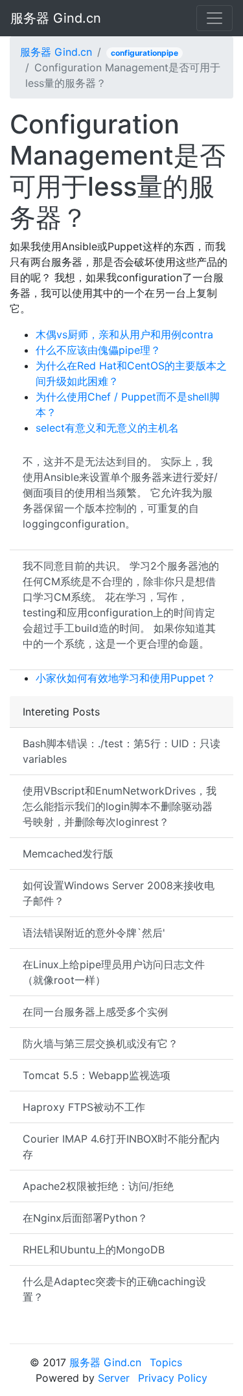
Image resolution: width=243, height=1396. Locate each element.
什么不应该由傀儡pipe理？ (98, 349)
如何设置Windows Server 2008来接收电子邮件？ (118, 893)
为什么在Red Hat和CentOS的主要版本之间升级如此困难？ (131, 373)
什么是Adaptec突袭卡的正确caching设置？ (114, 1289)
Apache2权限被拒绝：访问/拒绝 (98, 1186)
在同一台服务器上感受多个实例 (95, 1011)
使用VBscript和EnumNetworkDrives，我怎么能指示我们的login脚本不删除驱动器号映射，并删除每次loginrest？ (119, 806)
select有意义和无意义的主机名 (107, 427)
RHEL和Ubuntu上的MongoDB (94, 1249)
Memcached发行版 (68, 853)
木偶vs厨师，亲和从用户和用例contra (124, 334)
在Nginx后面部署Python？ (85, 1217)
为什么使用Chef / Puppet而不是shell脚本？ (128, 404)
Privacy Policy (172, 1377)
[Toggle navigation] (214, 18)
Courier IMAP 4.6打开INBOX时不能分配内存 (121, 1146)
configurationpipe (144, 53)
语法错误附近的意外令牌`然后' (94, 932)
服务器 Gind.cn (55, 18)
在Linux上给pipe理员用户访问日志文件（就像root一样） (114, 972)
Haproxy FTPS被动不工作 (84, 1106)
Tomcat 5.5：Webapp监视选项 (96, 1075)
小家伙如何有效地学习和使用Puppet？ (126, 677)
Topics (166, 1362)
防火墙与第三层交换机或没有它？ (100, 1043)
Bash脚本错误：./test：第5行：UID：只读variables (121, 751)
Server (114, 1377)
